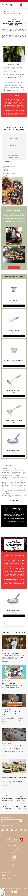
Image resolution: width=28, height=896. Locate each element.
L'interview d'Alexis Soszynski (12, 746)
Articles (14, 19)
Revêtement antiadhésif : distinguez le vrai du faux (14, 778)
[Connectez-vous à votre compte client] (18, 4)
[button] (14, 267)
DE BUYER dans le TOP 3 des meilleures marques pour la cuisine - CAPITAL (13, 713)
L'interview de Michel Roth (10, 653)
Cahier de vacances (8, 683)
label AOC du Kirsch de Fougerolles (10, 77)
